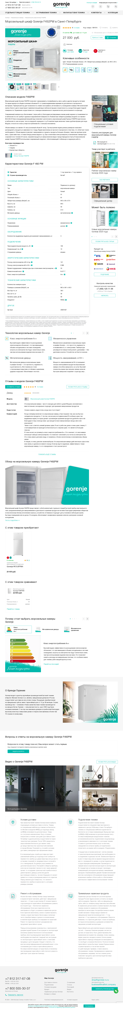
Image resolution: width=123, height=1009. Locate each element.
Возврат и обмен (50, 994)
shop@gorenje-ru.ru (100, 980)
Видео (69, 989)
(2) (29, 560)
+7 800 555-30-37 (12, 8)
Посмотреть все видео (107, 762)
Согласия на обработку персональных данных (62, 1007)
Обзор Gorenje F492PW (21, 156)
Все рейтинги (105, 180)
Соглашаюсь (89, 1006)
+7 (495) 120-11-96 (105, 289)
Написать (104, 295)
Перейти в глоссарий (51, 664)
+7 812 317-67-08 (12, 5)
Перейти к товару (13, 609)
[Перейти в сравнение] (100, 6)
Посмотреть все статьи (105, 241)
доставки (70, 52)
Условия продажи (50, 987)
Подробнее (105, 274)
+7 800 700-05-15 (36, 2)
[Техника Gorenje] (61, 5)
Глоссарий (70, 987)
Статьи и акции (92, 2)
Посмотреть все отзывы (77, 387)
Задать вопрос (18, 751)
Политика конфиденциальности (53, 999)
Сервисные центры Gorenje (53, 991)
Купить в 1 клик (97, 37)
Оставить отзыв (13, 387)
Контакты (70, 991)
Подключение (49, 985)
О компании (71, 982)
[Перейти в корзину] (108, 6)
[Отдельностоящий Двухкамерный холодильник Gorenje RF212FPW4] (18, 544)
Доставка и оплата (50, 982)
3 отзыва (76, 27)
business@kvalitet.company (104, 984)
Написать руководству (105, 989)
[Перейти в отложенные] (93, 6)
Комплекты (96, 12)
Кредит (46, 989)
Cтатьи (69, 985)
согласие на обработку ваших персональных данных (42, 1006)
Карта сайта (95, 999)
